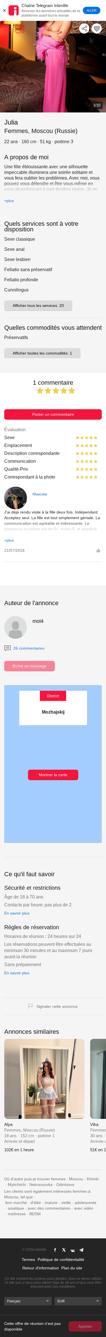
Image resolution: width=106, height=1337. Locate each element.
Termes (28, 1259)
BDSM (35, 1214)
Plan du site (71, 1268)
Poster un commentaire (53, 414)
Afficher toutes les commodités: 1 (42, 353)
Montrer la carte (53, 774)
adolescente (85, 1202)
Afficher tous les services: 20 (38, 305)
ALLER (91, 10)
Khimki (93, 1179)
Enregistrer (97, 28)
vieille (66, 1202)
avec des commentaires (49, 1208)
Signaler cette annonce (57, 1006)
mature (51, 1202)
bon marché (16, 1202)
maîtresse (17, 1214)
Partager (84, 28)
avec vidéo (83, 1208)
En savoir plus (16, 913)
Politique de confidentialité (61, 1259)
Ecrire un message (29, 666)
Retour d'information (40, 1268)
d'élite (36, 1202)
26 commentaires (28, 648)
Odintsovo (65, 1184)
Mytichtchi (17, 1184)
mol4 (38, 621)
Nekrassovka (41, 1184)
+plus (9, 200)
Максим (40, 494)
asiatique (16, 1208)
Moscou (76, 1179)
